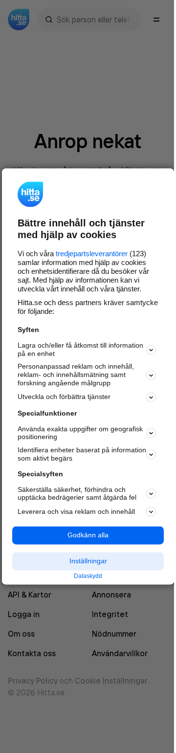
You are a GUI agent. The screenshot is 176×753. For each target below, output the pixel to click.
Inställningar (88, 561)
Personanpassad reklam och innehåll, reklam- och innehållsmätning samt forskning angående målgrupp (76, 375)
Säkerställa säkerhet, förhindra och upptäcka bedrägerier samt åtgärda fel (77, 494)
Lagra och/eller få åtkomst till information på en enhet (80, 349)
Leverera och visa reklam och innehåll (76, 511)
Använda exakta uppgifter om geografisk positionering (80, 433)
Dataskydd (88, 576)
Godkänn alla (88, 535)
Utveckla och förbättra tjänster (64, 397)
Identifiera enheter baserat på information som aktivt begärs (82, 454)
